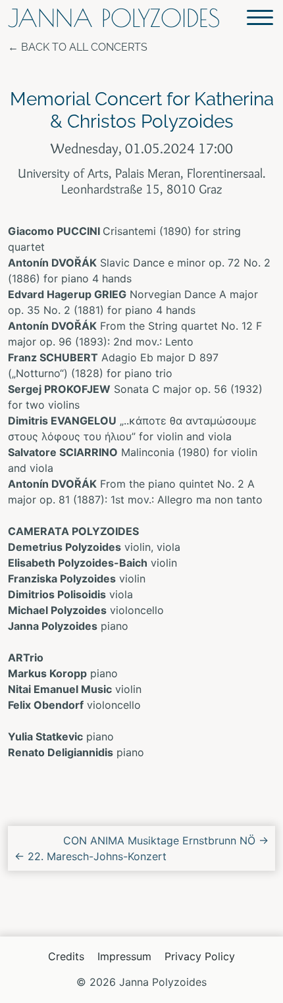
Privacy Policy (200, 956)
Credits (66, 956)
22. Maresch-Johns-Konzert (90, 856)
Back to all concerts (84, 47)
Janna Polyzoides (114, 18)
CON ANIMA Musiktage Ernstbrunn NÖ (166, 840)
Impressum (124, 956)
